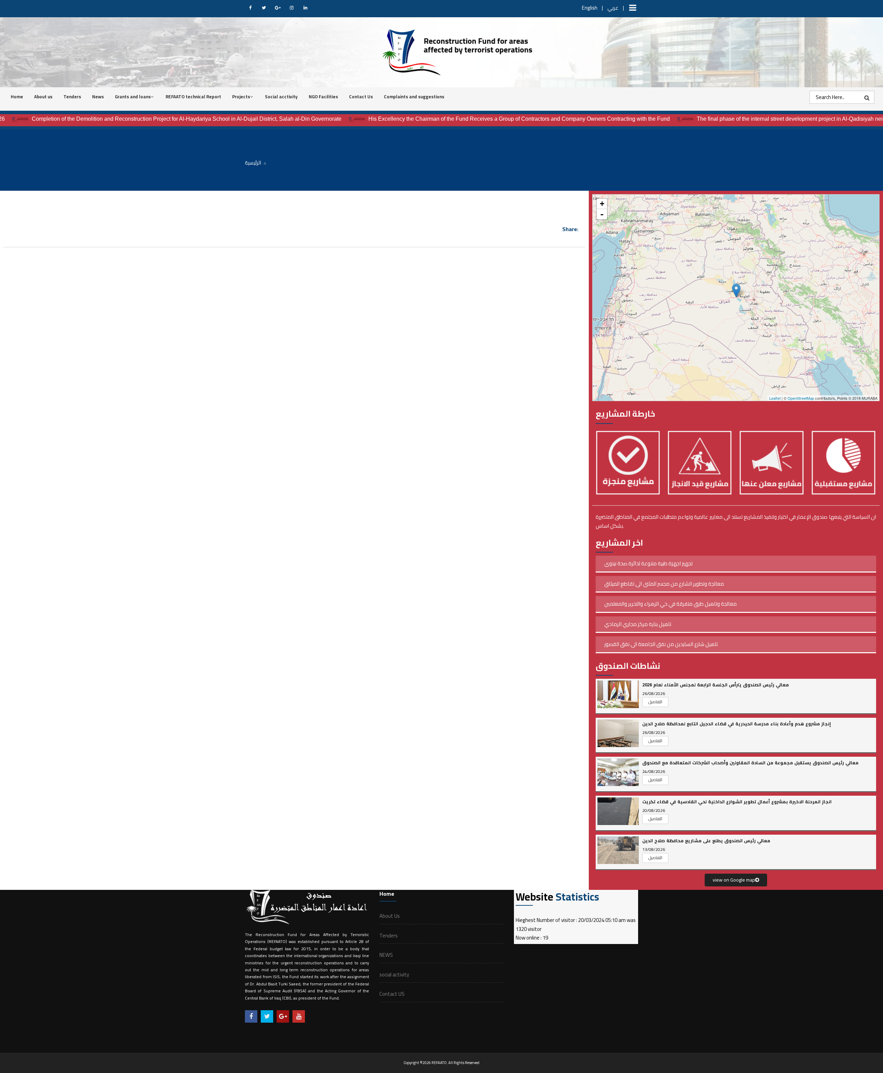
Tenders (72, 96)
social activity (394, 975)
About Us (389, 916)
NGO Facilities (323, 96)
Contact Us (361, 96)
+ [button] (602, 203)
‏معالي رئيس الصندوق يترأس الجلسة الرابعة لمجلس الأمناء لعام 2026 (715, 684)
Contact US (392, 994)
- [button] (601, 214)
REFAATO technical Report (193, 96)
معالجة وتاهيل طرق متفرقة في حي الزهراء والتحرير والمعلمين (670, 604)
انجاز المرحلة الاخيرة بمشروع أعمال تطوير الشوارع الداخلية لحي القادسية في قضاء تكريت (737, 801)
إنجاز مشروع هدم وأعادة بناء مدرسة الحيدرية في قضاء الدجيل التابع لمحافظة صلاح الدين (736, 723)
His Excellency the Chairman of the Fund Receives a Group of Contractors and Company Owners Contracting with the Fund (487, 119)
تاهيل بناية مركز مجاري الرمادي (637, 624)
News (98, 96)
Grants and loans (133, 96)
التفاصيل (655, 702)
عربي (612, 8)
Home (17, 96)
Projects (241, 96)
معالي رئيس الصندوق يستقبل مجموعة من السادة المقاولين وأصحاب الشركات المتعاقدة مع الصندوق (750, 762)
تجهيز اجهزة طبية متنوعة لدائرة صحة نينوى (648, 563)
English (589, 8)
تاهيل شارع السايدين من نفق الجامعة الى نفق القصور (661, 644)
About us (43, 96)
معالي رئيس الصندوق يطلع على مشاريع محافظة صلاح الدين (706, 840)
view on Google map (734, 879)
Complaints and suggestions (414, 96)
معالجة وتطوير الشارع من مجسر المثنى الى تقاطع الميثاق (664, 584)
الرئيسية (253, 163)
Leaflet (775, 398)
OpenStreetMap (800, 398)
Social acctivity (281, 96)
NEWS (386, 955)
